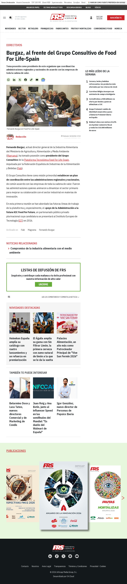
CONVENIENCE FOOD (103, 28)
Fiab (19, 168)
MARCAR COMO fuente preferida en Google (107, 2)
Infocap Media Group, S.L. (67, 572)
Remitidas (84, 2)
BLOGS (88, 7)
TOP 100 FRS (36, 2)
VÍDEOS (98, 7)
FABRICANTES (62, 28)
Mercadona (68, 2)
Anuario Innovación (23, 2)
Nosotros (35, 566)
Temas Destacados (8, 2)
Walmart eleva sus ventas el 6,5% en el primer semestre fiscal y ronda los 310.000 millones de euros (101, 126)
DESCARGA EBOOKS (74, 7)
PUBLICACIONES (16, 450)
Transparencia (59, 566)
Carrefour (76, 2)
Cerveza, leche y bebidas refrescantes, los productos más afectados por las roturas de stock (101, 84)
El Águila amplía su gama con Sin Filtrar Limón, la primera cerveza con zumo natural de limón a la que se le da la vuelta (43, 349)
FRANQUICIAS (47, 28)
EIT (20, 220)
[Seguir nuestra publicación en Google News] (43, 80)
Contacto (25, 566)
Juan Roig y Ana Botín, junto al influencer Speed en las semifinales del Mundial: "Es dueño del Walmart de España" (43, 417)
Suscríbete (116, 17)
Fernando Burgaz (47, 229)
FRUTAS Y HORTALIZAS (81, 28)
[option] (63, 495)
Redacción (21, 137)
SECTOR (22, 28)
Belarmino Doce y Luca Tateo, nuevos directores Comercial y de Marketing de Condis (19, 414)
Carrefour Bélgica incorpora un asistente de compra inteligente (100, 92)
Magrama (12, 155)
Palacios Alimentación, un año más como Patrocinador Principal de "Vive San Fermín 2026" (67, 347)
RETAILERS (33, 28)
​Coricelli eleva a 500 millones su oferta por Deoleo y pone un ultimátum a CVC (100, 102)
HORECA (118, 28)
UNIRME (43, 284)
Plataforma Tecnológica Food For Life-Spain (46, 159)
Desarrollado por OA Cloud (63, 576)
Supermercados (57, 2)
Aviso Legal (46, 566)
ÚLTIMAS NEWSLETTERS (53, 7)
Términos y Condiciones (77, 566)
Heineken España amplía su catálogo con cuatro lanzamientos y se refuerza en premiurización (19, 349)
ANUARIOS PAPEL (33, 7)
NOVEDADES (10, 28)
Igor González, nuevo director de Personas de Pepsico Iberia (67, 408)
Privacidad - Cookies (98, 566)
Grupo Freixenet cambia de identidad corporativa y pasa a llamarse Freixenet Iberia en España (99, 113)
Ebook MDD (46, 2)
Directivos (14, 45)
